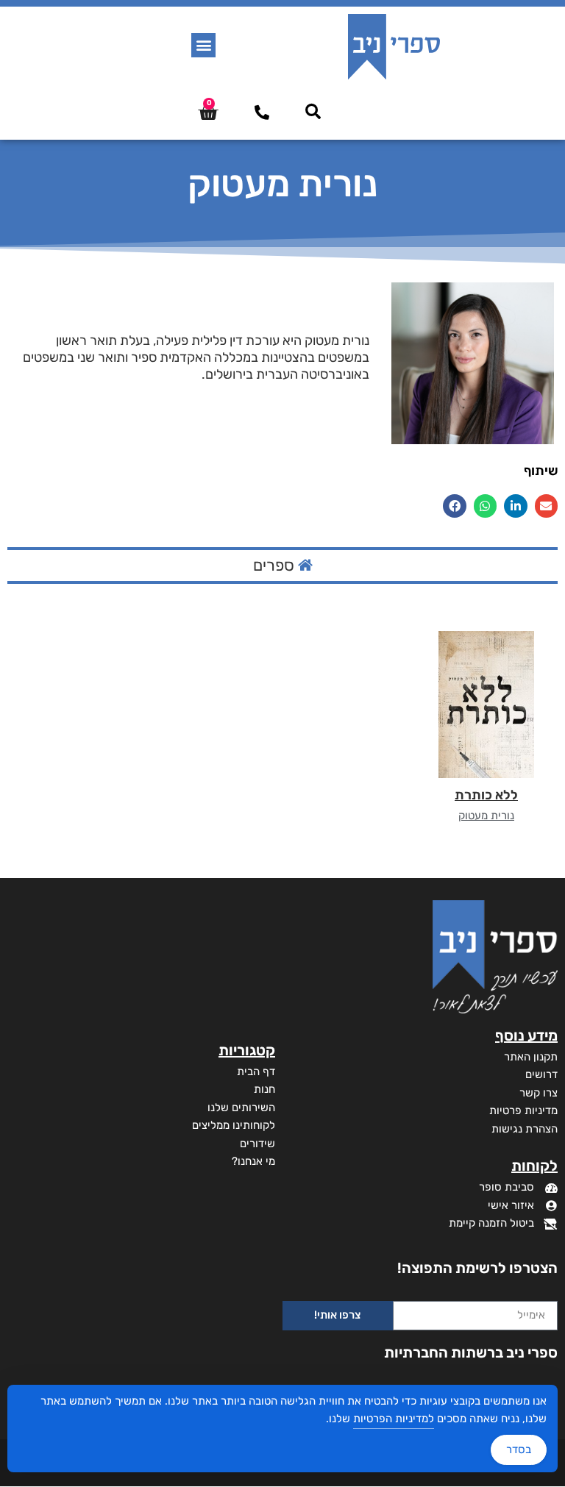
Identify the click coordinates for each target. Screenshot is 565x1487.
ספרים (275, 565)
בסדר (518, 1449)
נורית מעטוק (486, 815)
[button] (203, 45)
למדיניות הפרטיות (393, 1418)
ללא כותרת (486, 795)
